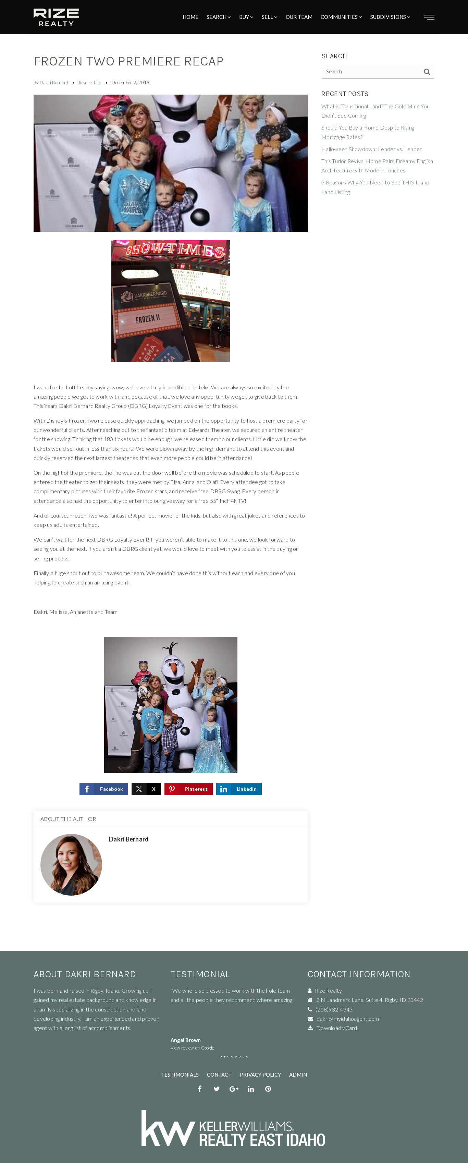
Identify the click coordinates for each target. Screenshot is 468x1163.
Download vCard (336, 1028)
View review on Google (192, 1048)
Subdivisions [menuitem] (388, 17)
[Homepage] (56, 17)
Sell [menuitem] (268, 17)
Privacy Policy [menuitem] (260, 1074)
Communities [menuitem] (340, 17)
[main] (234, 475)
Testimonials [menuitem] (180, 1074)
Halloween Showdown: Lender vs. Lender (371, 149)
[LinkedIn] (251, 1089)
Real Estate (90, 82)
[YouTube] (268, 1089)
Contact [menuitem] (219, 1074)
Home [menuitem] (190, 17)
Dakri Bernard (54, 82)
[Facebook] (199, 1089)
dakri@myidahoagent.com (348, 1018)
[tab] (221, 1056)
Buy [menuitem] (244, 17)
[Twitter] (216, 1089)
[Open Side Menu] (429, 17)
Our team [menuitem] (299, 17)
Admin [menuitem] (298, 1074)
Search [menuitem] (217, 17)
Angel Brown (186, 1040)
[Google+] (234, 1089)
